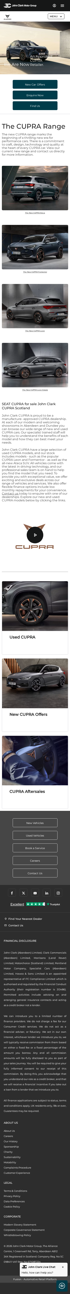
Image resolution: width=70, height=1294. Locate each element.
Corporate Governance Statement (24, 1229)
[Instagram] (58, 893)
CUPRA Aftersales (27, 791)
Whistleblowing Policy (17, 1235)
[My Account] (54, 5)
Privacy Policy (12, 1196)
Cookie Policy (12, 1206)
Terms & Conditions (15, 1190)
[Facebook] (12, 893)
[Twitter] (23, 893)
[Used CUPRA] (35, 606)
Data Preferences (14, 1201)
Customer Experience (17, 1172)
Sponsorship (11, 1146)
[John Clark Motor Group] (20, 5)
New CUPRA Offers (28, 714)
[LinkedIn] (47, 893)
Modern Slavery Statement (20, 1224)
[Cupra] (7, 17)
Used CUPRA (22, 637)
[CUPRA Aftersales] (35, 761)
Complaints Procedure (17, 1167)
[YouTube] (35, 893)
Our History (11, 1141)
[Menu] (62, 5)
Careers (8, 1136)
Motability (10, 1162)
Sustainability (12, 1157)
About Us (9, 1130)
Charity (8, 1151)
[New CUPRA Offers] (35, 683)
